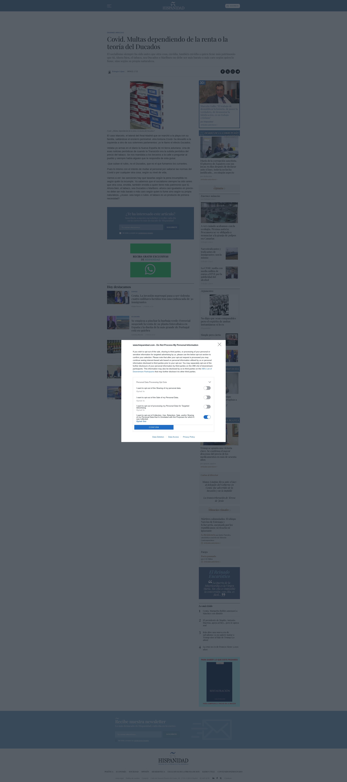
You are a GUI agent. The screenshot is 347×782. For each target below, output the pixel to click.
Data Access (173, 437)
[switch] (207, 388)
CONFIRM (154, 427)
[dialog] (173, 391)
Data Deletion (158, 437)
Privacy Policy (189, 437)
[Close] (220, 345)
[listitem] (173, 382)
